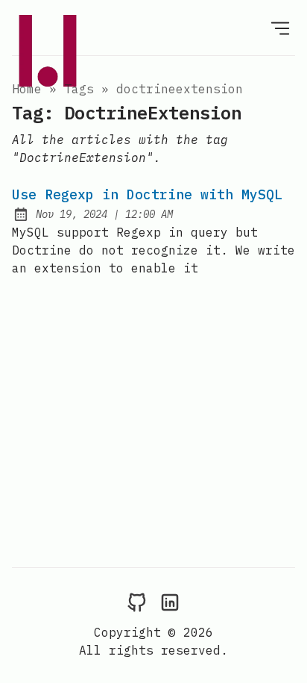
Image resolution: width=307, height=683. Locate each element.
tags (79, 88)
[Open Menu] (280, 27)
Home (27, 88)
